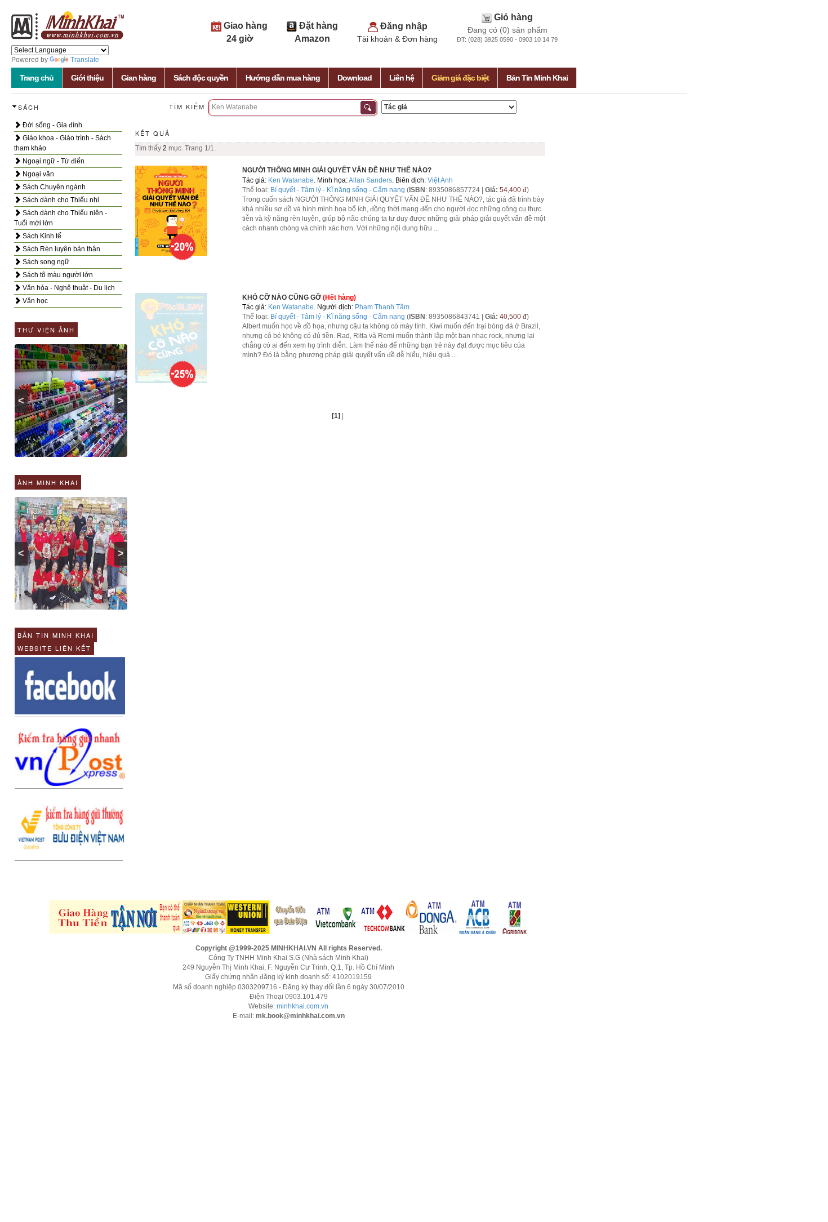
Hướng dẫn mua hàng (283, 77)
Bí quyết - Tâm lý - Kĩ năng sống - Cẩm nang (338, 190)
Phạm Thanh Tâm (382, 307)
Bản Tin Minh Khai (537, 77)
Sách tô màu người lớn (57, 275)
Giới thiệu (87, 77)
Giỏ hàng (513, 17)
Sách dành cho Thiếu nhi (60, 200)
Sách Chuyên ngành (53, 187)
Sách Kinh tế (41, 236)
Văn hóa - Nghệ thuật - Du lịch (68, 288)
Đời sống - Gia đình (51, 125)
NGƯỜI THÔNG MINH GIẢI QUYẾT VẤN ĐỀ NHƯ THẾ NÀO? (336, 170)
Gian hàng (138, 77)
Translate (84, 60)
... (436, 228)
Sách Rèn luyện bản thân (60, 249)
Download (354, 77)
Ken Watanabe (291, 180)
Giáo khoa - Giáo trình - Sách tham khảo (62, 143)
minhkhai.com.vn (302, 1006)
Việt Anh (440, 180)
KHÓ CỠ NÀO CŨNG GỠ (281, 297)
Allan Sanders (370, 180)
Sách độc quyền (200, 77)
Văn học (34, 301)
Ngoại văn (37, 174)
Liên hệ (401, 77)
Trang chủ (37, 77)
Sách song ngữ (45, 262)
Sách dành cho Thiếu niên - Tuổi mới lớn (60, 218)
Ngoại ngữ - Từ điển (52, 161)
